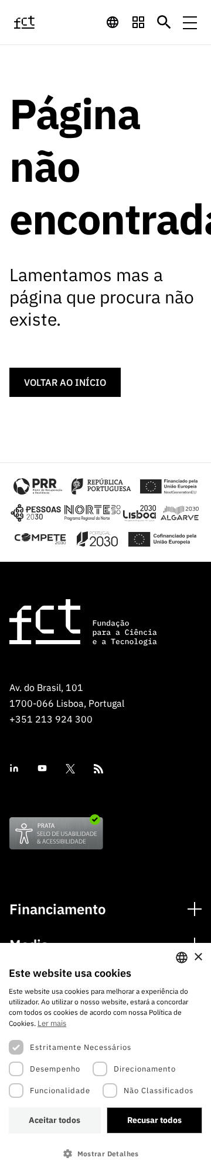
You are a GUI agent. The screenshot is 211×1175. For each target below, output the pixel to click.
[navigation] (112, 22)
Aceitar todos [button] (54, 1120)
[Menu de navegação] (190, 22)
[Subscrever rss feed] (98, 769)
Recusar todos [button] (154, 1120)
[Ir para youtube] (42, 768)
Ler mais (52, 1023)
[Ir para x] (70, 769)
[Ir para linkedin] (14, 768)
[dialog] (105, 1059)
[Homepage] (37, 22)
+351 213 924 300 (51, 719)
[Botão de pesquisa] (164, 22)
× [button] (197, 957)
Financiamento (57, 909)
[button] (105, 1154)
